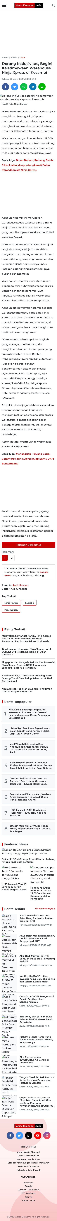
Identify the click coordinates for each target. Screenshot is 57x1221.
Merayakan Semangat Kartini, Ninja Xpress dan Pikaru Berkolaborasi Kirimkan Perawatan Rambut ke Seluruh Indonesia (26, 638)
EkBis (14, 57)
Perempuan (11, 610)
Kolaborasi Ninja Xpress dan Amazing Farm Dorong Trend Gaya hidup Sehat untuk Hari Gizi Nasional (27, 678)
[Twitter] (14, 86)
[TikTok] (28, 1135)
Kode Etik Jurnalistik (28, 1166)
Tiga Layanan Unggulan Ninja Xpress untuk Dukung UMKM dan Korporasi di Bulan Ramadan (27, 652)
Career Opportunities (28, 1155)
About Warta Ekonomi (28, 1152)
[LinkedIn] (32, 86)
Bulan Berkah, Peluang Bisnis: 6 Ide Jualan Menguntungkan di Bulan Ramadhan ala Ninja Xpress (28, 165)
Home (5, 57)
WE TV (28, 1197)
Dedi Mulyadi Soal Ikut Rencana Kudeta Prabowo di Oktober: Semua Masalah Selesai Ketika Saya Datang (31, 765)
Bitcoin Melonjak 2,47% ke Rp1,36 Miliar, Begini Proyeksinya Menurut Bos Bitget (30, 828)
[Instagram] (46, 1135)
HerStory (28, 1182)
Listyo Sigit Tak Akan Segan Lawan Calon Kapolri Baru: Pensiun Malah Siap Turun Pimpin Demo (30, 731)
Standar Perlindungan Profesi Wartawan (28, 1163)
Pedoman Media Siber (28, 1159)
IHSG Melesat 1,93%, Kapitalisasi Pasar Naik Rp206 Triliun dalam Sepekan (28, 813)
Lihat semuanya (44, 908)
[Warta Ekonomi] (28, 5)
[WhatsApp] (23, 86)
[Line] (42, 86)
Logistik (29, 603)
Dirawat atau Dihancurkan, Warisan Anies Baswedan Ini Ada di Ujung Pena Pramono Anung (30, 797)
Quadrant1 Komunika (28, 1189)
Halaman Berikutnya (28, 544)
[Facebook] (5, 86)
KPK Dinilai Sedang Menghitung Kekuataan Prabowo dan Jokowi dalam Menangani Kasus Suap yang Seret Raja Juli (29, 713)
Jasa (22, 57)
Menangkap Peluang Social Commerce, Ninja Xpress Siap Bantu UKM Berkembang (28, 458)
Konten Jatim (29, 1200)
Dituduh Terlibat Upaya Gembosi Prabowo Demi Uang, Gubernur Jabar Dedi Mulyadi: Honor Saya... (29, 781)
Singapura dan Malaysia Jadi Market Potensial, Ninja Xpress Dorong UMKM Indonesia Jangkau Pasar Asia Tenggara (28, 665)
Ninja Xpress (11, 603)
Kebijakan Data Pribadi (28, 1170)
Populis (28, 1186)
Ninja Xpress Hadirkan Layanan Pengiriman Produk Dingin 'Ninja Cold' (27, 690)
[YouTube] (37, 1135)
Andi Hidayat (20, 585)
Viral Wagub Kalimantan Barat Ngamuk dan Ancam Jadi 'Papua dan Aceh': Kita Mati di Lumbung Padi (29, 748)
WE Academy (28, 1193)
